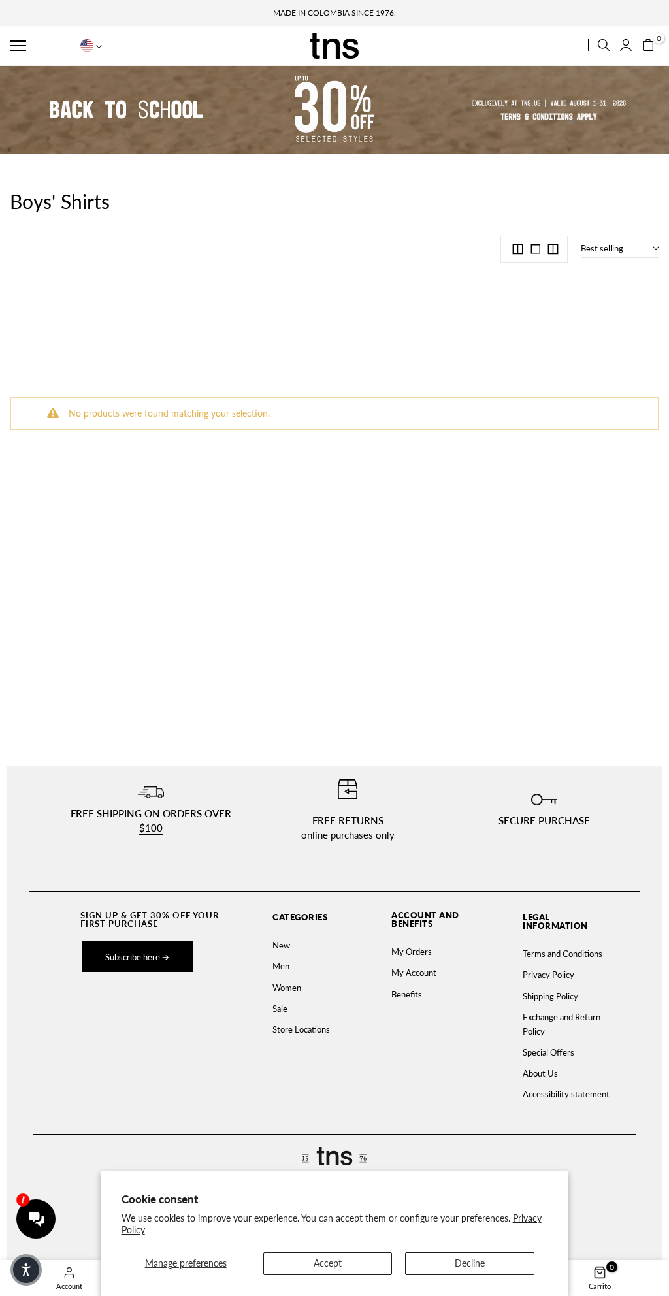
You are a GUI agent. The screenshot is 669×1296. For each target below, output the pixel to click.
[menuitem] (305, 945)
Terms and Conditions (562, 953)
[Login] (626, 45)
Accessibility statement (566, 1094)
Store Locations (301, 1029)
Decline (470, 1263)
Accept (328, 1263)
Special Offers (548, 1052)
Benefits (406, 994)
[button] (40, 45)
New (281, 945)
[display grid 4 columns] (553, 249)
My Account (413, 972)
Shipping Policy (550, 996)
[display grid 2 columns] (517, 249)
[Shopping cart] (648, 45)
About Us (540, 1073)
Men (280, 966)
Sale (279, 1008)
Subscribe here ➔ (137, 957)
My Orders (411, 952)
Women (286, 987)
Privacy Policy (548, 974)
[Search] (604, 45)
